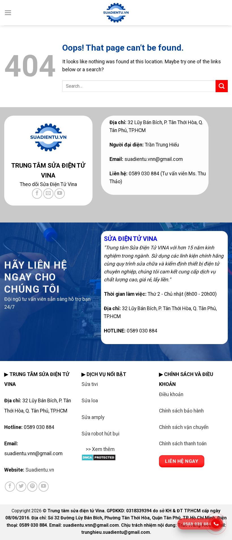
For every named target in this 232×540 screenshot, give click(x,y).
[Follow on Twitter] (21, 486)
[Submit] (222, 86)
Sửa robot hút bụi (100, 434)
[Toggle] (87, 453)
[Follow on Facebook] (37, 193)
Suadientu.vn (39, 470)
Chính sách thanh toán (183, 443)
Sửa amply (92, 417)
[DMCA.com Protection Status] (98, 457)
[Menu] (8, 12)
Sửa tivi (89, 384)
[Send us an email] (48, 193)
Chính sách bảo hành (181, 411)
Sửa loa (89, 400)
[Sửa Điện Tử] (116, 12)
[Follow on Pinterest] (32, 486)
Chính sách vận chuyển (184, 427)
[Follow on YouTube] (59, 193)
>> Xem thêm (100, 449)
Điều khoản (171, 394)
